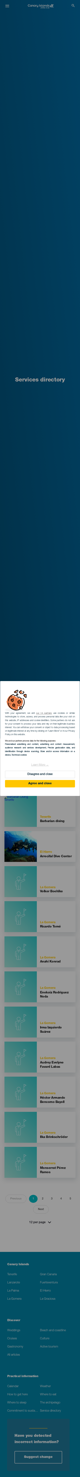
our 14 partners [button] (44, 713)
